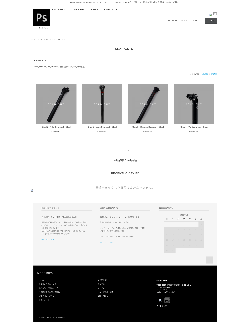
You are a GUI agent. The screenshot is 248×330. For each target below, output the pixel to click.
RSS (99, 296)
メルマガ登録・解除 (105, 292)
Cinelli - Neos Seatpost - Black (102, 127)
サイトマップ (161, 306)
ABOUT (95, 9)
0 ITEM (212, 21)
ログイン (101, 288)
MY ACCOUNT (171, 20)
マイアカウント (104, 280)
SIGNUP (184, 20)
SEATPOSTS (60, 39)
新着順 (214, 74)
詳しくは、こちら (47, 239)
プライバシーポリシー (47, 296)
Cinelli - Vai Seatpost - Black (194, 127)
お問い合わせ (44, 300)
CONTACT (111, 9)
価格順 (205, 74)
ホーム (41, 280)
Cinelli (33, 39)
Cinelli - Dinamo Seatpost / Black (148, 127)
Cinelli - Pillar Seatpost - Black (56, 127)
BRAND (79, 9)
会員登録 (101, 284)
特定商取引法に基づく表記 (49, 292)
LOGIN (193, 20)
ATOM (105, 296)
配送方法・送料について (48, 288)
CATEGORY (60, 9)
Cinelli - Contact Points (45, 39)
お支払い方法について (47, 284)
